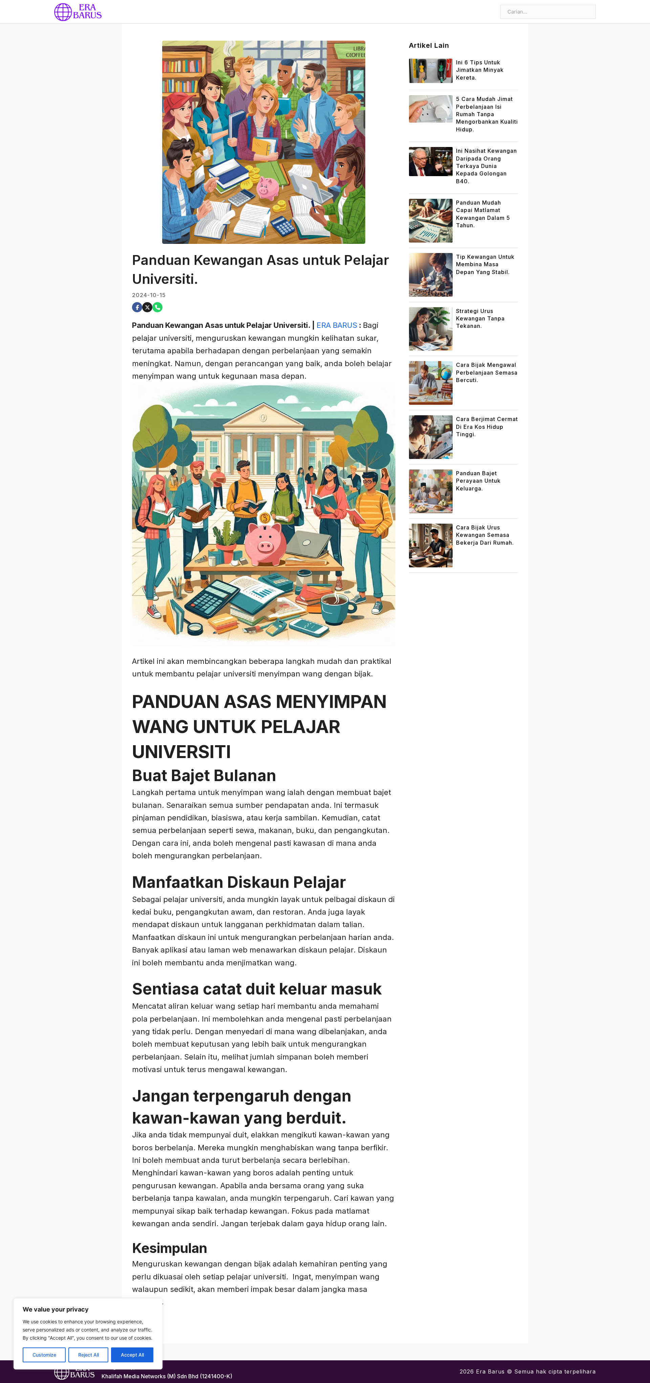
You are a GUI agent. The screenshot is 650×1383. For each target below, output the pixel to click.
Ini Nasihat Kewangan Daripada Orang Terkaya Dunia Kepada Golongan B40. (486, 166)
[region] (88, 1333)
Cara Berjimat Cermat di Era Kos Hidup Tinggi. (487, 427)
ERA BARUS (337, 325)
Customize (44, 1355)
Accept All (132, 1355)
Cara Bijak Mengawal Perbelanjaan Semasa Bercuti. (487, 372)
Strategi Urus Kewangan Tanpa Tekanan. (480, 319)
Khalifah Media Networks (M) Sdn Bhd (150, 1376)
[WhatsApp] (157, 307)
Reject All (88, 1355)
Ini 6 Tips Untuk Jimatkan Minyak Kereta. (480, 70)
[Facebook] (137, 307)
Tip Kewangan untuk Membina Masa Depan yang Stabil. (485, 264)
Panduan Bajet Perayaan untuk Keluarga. (478, 481)
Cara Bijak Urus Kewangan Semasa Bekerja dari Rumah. (485, 535)
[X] (147, 307)
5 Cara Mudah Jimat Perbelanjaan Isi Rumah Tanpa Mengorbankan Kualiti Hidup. (487, 114)
